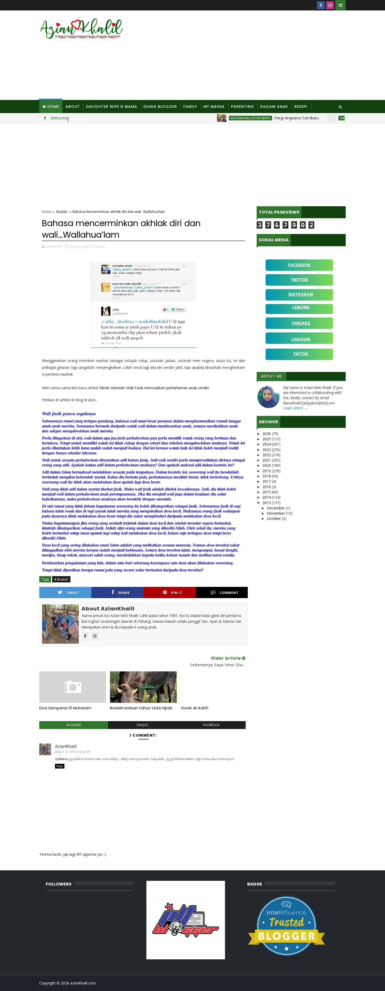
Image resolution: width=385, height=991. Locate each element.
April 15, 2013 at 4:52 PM (74, 752)
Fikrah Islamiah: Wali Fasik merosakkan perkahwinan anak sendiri (154, 387)
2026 (267, 433)
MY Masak (214, 106)
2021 (267, 460)
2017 (267, 481)
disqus (142, 725)
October (274, 518)
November (276, 513)
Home (53, 106)
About (72, 106)
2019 (267, 470)
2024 (267, 444)
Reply (59, 766)
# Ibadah (61, 579)
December (276, 507)
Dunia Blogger (160, 106)
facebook (211, 725)
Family (190, 106)
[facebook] (321, 5)
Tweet (73, 593)
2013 (267, 502)
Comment (229, 593)
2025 (267, 438)
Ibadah (62, 211)
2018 (267, 476)
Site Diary (53, 119)
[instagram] (330, 5)
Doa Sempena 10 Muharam (65, 708)
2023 (267, 449)
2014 (267, 497)
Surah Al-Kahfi (194, 708)
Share (124, 593)
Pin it (176, 593)
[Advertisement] (250, 55)
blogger (74, 725)
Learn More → (295, 407)
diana (62, 758)
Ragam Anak (274, 106)
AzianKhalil (65, 746)
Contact (80, 119)
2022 (267, 454)
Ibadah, (100, 246)
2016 (267, 486)
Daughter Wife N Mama (111, 106)
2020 (267, 465)
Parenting (242, 106)
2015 (267, 491)
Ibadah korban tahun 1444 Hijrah (141, 708)
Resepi (300, 106)
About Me (271, 376)
